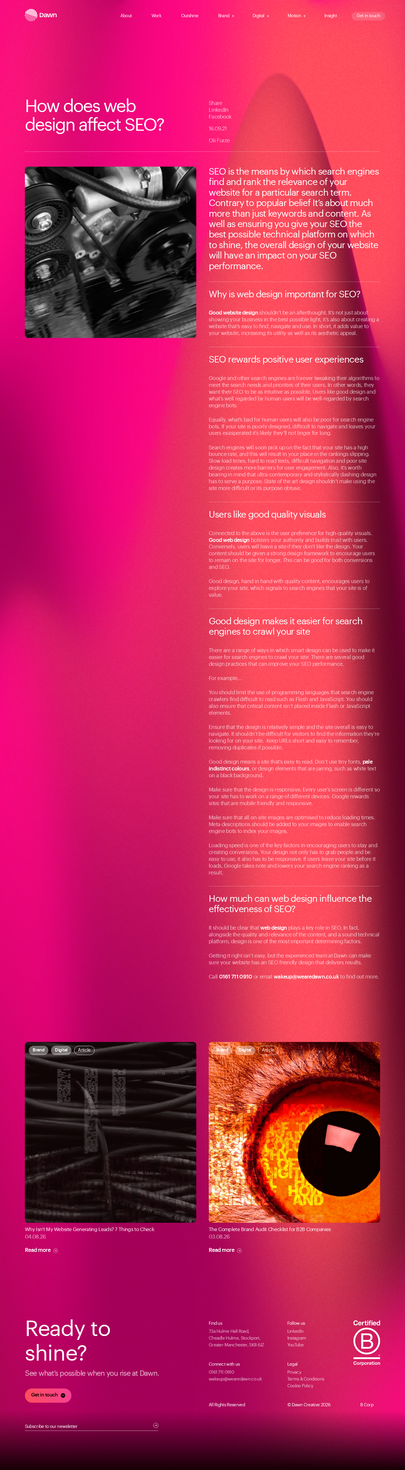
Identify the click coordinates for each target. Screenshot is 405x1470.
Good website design (233, 312)
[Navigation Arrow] (135, 16)
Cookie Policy (300, 1386)
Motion (294, 16)
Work (156, 16)
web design (273, 927)
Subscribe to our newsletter (51, 1426)
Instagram (296, 1338)
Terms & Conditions (305, 1379)
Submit (155, 1425)
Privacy (294, 1372)
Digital (258, 16)
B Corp (366, 1405)
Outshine (190, 16)
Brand (223, 16)
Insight (330, 16)
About (126, 16)
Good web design (229, 539)
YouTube (295, 1345)
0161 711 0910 (235, 976)
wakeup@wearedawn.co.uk (306, 976)
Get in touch (368, 16)
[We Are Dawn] (41, 16)
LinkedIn (219, 110)
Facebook (220, 116)
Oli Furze (219, 140)
